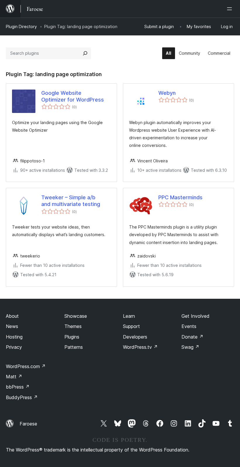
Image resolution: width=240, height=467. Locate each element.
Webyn (167, 93)
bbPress (18, 387)
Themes (73, 326)
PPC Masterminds (180, 197)
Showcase (75, 316)
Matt (14, 377)
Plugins (71, 337)
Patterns (73, 347)
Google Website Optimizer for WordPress (72, 96)
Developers (135, 337)
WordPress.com (26, 366)
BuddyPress (22, 397)
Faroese (28, 424)
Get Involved (195, 316)
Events (188, 326)
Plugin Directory (21, 26)
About (12, 316)
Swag (190, 347)
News (12, 326)
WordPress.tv (140, 347)
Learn (129, 316)
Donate (192, 337)
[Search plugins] (85, 53)
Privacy (14, 347)
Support (131, 326)
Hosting (14, 337)
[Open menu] (230, 9)
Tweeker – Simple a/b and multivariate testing (70, 200)
